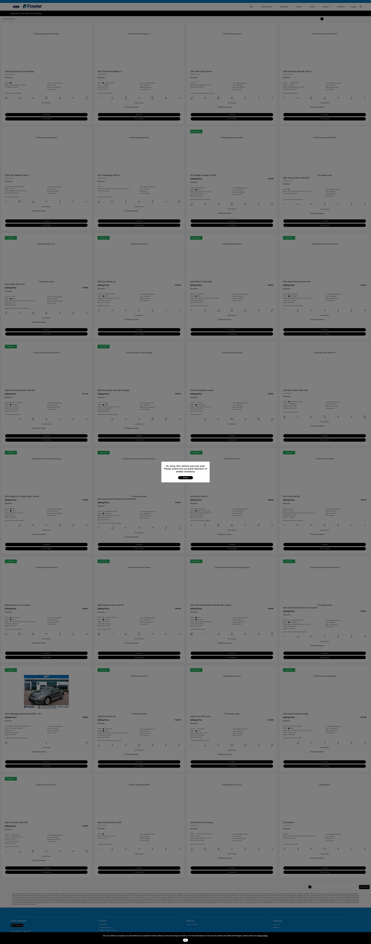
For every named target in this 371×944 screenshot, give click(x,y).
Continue (185, 477)
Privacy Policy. (262, 936)
